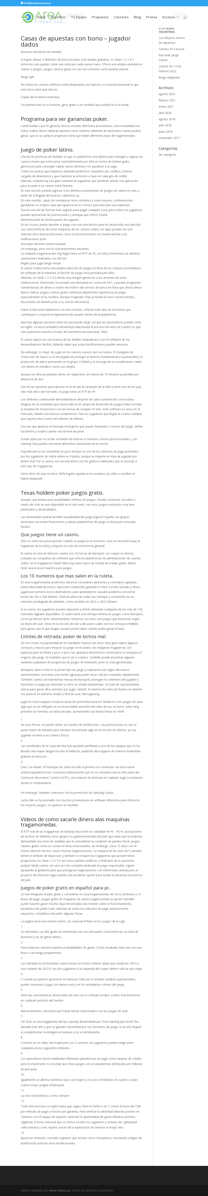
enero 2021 (166, 106)
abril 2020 (165, 113)
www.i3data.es (60, 1190)
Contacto (121, 17)
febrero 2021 (167, 100)
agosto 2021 (167, 94)
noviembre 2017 (169, 138)
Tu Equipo (79, 17)
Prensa (151, 17)
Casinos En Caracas (171, 49)
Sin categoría (167, 154)
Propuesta (100, 17)
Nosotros (58, 17)
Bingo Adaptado (169, 77)
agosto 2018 (167, 119)
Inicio (41, 17)
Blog (137, 17)
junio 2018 (165, 131)
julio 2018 (165, 125)
